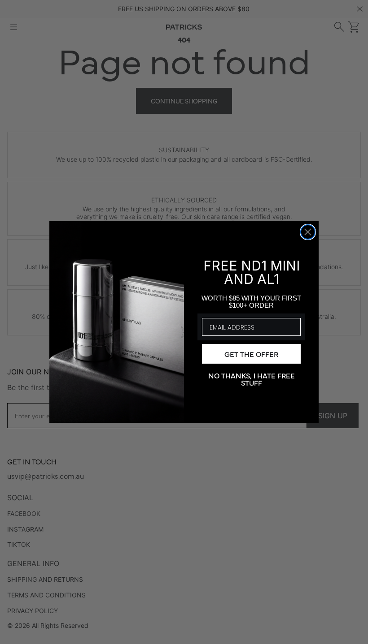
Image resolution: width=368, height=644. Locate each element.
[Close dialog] (308, 232)
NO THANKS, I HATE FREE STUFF (251, 378)
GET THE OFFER (251, 354)
